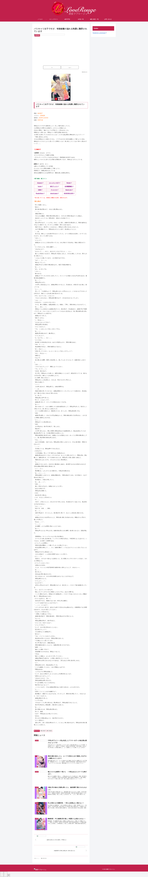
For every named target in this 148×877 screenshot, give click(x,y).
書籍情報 (37, 730)
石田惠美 (50, 730)
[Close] (8, 875)
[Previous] (2, 874)
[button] (70, 67)
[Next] (5, 874)
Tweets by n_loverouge (99, 33)
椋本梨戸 (44, 730)
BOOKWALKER (68, 193)
